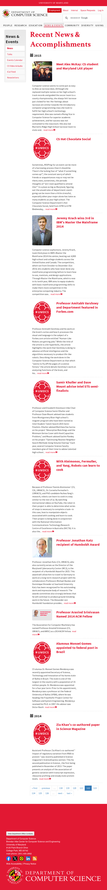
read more (48, 130)
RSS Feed (34, 858)
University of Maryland (53, 3)
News (10, 48)
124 (33, 793)
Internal (74, 10)
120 (74, 788)
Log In (101, 10)
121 (81, 788)
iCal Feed (11, 71)
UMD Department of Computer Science (25, 13)
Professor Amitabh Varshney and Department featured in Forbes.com (77, 307)
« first (34, 788)
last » (69, 793)
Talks (9, 54)
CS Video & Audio (15, 65)
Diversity (87, 25)
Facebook (8, 858)
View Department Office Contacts (20, 833)
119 (67, 788)
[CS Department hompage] (53, 874)
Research (20, 25)
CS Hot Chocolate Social (73, 139)
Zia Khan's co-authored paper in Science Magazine (78, 726)
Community (72, 25)
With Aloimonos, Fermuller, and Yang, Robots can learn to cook (78, 465)
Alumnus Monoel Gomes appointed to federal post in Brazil (77, 647)
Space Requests (88, 10)
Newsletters (13, 77)
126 (47, 793)
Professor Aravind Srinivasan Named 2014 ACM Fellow (77, 614)
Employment (54, 10)
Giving (99, 25)
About (65, 10)
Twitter (15, 858)
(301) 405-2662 (25, 853)
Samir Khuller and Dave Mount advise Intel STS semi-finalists (77, 386)
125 (40, 793)
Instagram (21, 858)
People (8, 25)
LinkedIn (28, 858)
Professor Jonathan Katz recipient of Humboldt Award (78, 542)
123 (95, 788)
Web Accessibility (14, 863)
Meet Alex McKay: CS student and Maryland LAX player (77, 66)
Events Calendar (15, 60)
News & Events (54, 25)
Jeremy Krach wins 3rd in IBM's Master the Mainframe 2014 (77, 222)
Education (35, 25)
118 (61, 788)
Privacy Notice (29, 863)
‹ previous (45, 788)
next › (60, 793)
